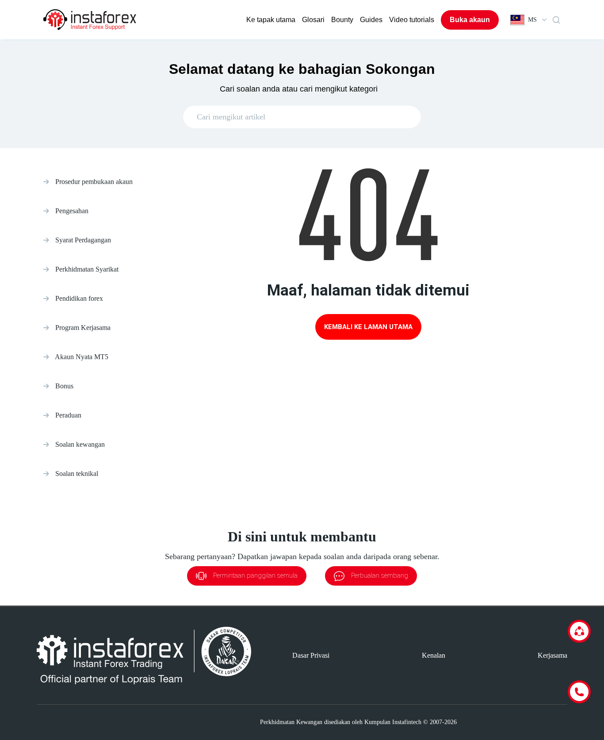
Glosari (313, 19)
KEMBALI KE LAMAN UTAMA (368, 327)
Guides (371, 19)
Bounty (342, 19)
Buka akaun (470, 19)
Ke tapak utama (270, 19)
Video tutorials (411, 19)
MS (532, 19)
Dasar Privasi (310, 655)
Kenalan (433, 655)
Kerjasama (552, 655)
